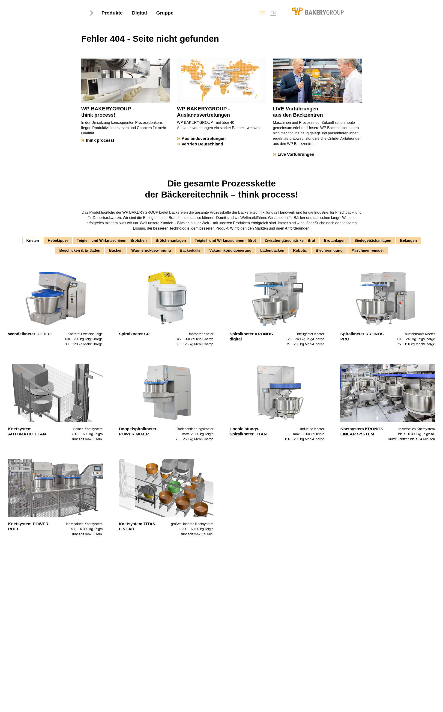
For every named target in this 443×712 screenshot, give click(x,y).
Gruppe (165, 12)
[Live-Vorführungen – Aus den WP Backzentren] (317, 81)
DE (262, 13)
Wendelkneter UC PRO (30, 334)
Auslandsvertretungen (204, 138)
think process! (100, 140)
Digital (139, 12)
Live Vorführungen (296, 154)
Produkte (112, 12)
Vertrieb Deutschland (202, 144)
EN (273, 13)
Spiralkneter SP (134, 334)
